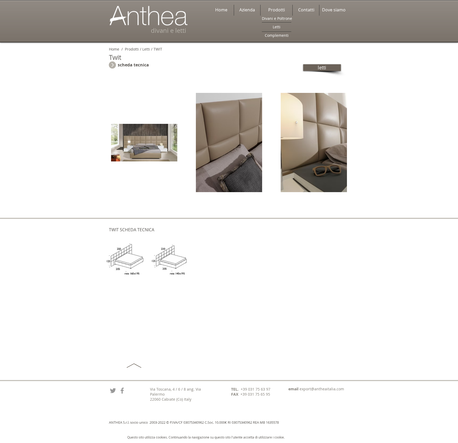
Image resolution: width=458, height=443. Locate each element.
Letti (146, 49)
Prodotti (131, 49)
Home (114, 49)
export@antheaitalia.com (322, 388)
